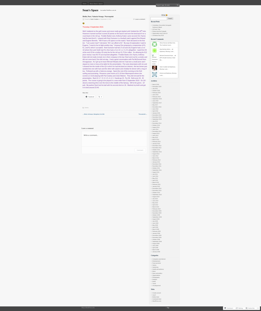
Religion (154, 279)
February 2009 (156, 231)
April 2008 (155, 247)
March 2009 (155, 229)
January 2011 (156, 186)
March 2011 (155, 182)
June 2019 (155, 94)
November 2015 (156, 117)
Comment (140, 150)
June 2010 (155, 200)
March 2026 (155, 84)
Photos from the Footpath (159, 31)
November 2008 (156, 237)
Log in (154, 295)
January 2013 (156, 143)
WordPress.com (156, 301)
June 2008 (155, 245)
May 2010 (155, 203)
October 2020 (156, 90)
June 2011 (155, 176)
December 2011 (156, 164)
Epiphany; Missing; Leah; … (167, 51)
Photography (156, 277)
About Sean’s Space (96, 3)
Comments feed (156, 299)
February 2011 (156, 184)
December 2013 (156, 131)
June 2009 (155, 223)
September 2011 (157, 170)
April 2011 (155, 180)
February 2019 (156, 96)
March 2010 (155, 207)
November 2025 (156, 86)
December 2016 (156, 107)
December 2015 (156, 115)
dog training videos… (165, 49)
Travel (154, 283)
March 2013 (155, 139)
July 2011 (155, 174)
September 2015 (157, 119)
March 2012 (155, 158)
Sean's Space (90, 10)
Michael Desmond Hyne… (167, 55)
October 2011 (156, 168)
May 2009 (155, 225)
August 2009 (155, 219)
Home (85, 3)
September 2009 (157, 217)
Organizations (156, 275)
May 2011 (155, 178)
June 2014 (155, 129)
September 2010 (157, 194)
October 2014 (156, 125)
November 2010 (156, 190)
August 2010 (155, 196)
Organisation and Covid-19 (159, 33)
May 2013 (155, 137)
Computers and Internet (158, 259)
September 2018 (157, 99)
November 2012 (156, 147)
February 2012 (156, 160)
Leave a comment (140, 19)
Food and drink (156, 263)
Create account (156, 293)
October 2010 (156, 192)
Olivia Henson (164, 43)
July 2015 (155, 121)
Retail (154, 281)
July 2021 (155, 88)
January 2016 (156, 113)
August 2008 (155, 243)
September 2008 (157, 241)
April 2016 (155, 111)
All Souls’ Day (156, 29)
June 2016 (155, 109)
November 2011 (156, 166)
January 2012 (156, 162)
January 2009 (156, 233)
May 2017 (155, 105)
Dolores (162, 73)
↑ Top (167, 307)
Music (154, 271)
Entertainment (156, 261)
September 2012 (157, 152)
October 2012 (156, 150)
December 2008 (156, 235)
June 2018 (155, 101)
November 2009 (156, 213)
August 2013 (155, 133)
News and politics (157, 273)
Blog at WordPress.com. (88, 307)
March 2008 (155, 249)
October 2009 (156, 215)
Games (87, 107)
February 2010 (156, 209)
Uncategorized (156, 285)
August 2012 (155, 154)
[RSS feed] (164, 15)
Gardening (155, 267)
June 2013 (155, 135)
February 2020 (156, 92)
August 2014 (155, 127)
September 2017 (157, 103)
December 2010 (156, 188)
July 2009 (155, 221)
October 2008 (156, 239)
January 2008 (156, 251)
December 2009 (156, 211)
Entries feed (155, 297)
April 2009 (155, 227)
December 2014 (156, 123)
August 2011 (155, 172)
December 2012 (156, 145)
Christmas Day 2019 (158, 35)
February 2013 (156, 141)
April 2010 (155, 205)
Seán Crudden (94, 19)
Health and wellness (158, 269)
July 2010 (155, 198)
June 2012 (155, 156)
